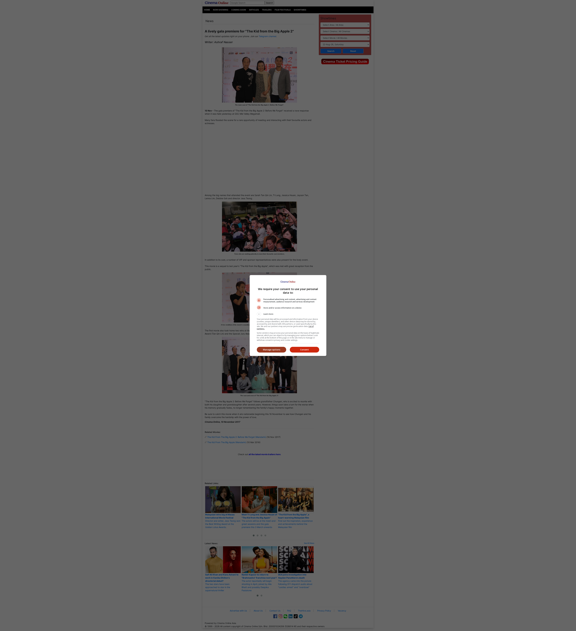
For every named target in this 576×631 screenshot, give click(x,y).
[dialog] (288, 315)
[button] (288, 314)
